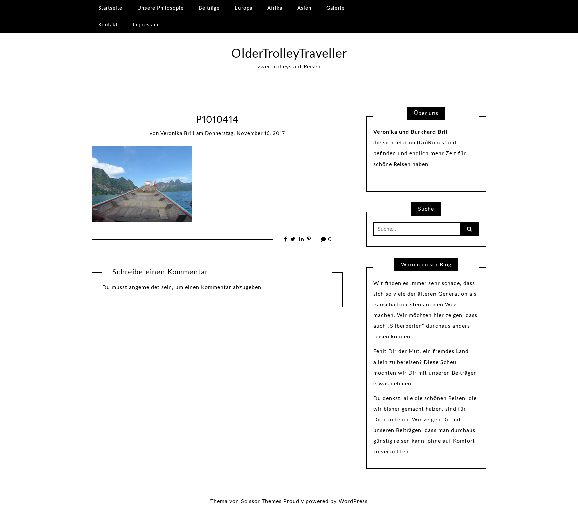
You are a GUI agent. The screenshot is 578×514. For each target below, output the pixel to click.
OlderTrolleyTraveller (289, 54)
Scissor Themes (261, 501)
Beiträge (209, 8)
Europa (243, 8)
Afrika (274, 8)
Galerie (335, 8)
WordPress (353, 501)
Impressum (146, 24)
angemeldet (144, 287)
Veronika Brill (177, 133)
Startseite (110, 8)
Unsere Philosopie (160, 8)
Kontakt (108, 24)
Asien (304, 8)
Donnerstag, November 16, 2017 (245, 133)
